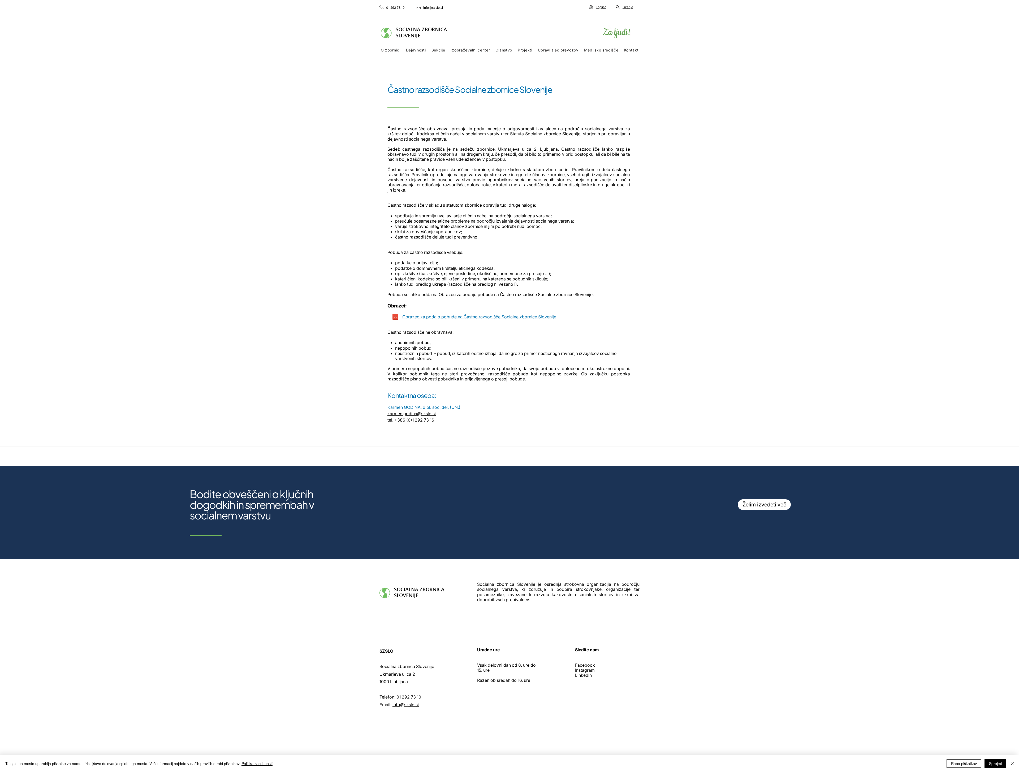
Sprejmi (995, 763)
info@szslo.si (405, 704)
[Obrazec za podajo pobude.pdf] (395, 317)
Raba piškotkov (964, 763)
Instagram (585, 670)
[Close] (1012, 763)
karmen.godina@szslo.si (411, 413)
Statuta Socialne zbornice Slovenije (545, 133)
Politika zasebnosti (257, 763)
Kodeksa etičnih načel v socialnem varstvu (459, 133)
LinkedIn (583, 675)
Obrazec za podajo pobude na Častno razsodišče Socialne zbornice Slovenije (479, 316)
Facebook (585, 665)
